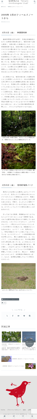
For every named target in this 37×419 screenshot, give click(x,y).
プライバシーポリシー (14, 410)
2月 (5, 302)
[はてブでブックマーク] (18, 316)
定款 (24, 410)
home (3, 410)
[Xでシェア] (7, 316)
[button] (30, 316)
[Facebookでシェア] (13, 316)
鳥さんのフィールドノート (11, 299)
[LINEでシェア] (24, 316)
